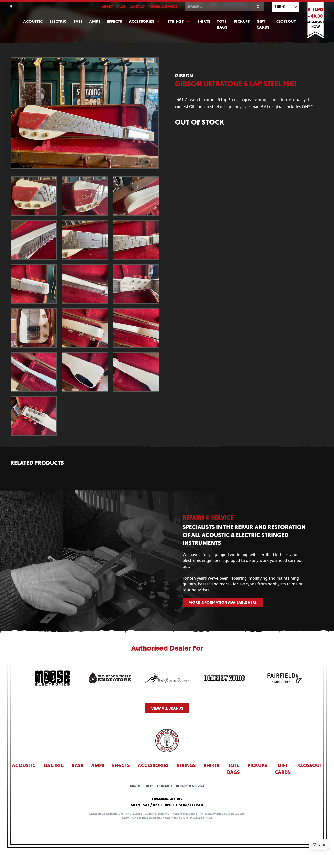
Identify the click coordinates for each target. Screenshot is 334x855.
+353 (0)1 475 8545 (185, 814)
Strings (176, 21)
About (107, 6)
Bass (78, 21)
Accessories (141, 21)
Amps (94, 21)
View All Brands (167, 708)
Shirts (203, 21)
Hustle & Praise (201, 818)
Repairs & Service (162, 6)
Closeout (286, 21)
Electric (58, 21)
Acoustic (33, 21)
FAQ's (121, 6)
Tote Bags (222, 24)
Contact (137, 6)
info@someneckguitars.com (222, 814)
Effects (114, 21)
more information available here (223, 602)
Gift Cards (263, 24)
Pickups (242, 21)
